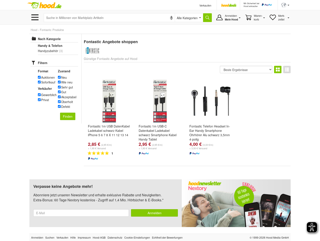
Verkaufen (205, 5)
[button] (285, 5)
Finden (67, 116)
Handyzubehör (48, 51)
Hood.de (44, 5)
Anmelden (155, 213)
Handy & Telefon (50, 45)
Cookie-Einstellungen (137, 237)
